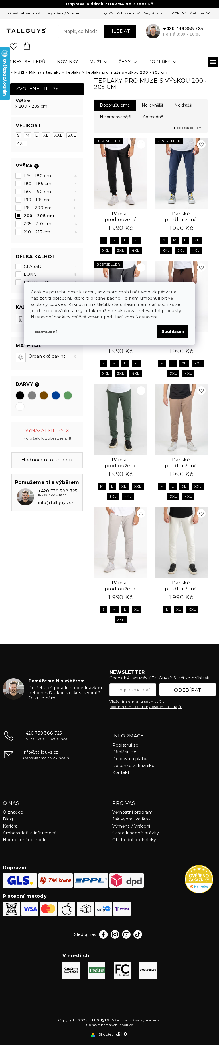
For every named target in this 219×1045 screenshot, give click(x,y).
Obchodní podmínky (134, 839)
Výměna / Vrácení (65, 13)
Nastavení (46, 332)
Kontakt (121, 772)
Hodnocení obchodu (25, 839)
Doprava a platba (130, 758)
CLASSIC (50, 266)
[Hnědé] (44, 395)
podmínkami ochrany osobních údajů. (146, 706)
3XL (72, 135)
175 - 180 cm (50, 175)
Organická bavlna (53, 356)
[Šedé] (32, 395)
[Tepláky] (21, 319)
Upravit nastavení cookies (109, 1025)
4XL (21, 143)
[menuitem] (25, 61)
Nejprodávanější (115, 116)
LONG (50, 274)
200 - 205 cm (33, 106)
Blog (8, 819)
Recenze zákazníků (133, 765)
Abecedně (153, 116)
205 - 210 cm (50, 223)
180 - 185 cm (50, 183)
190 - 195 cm (50, 199)
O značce (13, 812)
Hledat (120, 31)
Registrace (153, 13)
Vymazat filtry (44, 430)
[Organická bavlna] (21, 357)
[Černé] (20, 395)
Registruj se (125, 745)
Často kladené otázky (135, 832)
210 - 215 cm (50, 232)
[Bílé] (20, 406)
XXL (58, 135)
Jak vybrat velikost (23, 13)
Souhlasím (172, 331)
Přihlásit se (124, 751)
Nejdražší (183, 105)
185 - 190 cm (50, 191)
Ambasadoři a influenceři (30, 832)
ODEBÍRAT (187, 690)
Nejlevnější (152, 105)
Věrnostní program (132, 812)
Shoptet (106, 1034)
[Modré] (56, 395)
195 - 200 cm (50, 207)
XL (46, 135)
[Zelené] (68, 395)
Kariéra (10, 826)
